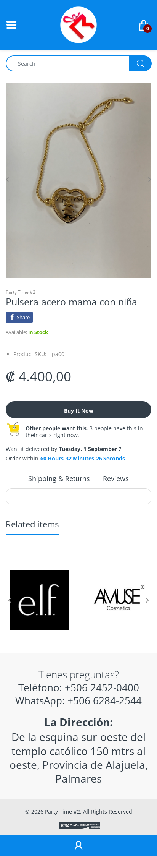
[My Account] (78, 845)
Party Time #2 (20, 292)
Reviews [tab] (116, 478)
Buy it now (78, 410)
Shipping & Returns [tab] (59, 478)
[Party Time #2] (78, 24)
